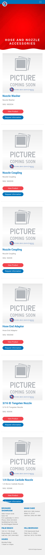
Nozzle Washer (11, 96)
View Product (13, 111)
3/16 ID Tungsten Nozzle (17, 403)
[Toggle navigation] (40, 2)
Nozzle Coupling (12, 173)
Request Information (13, 117)
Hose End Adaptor (13, 326)
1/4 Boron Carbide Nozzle (18, 480)
